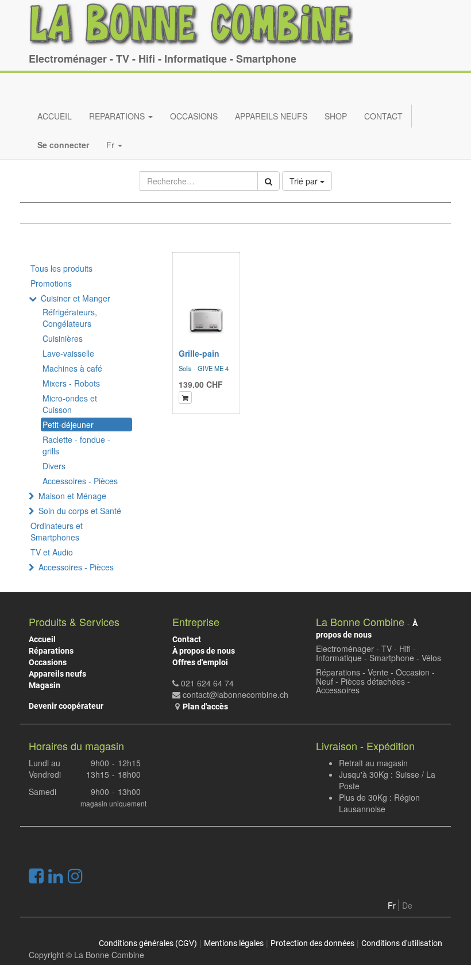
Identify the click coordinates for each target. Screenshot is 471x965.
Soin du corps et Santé (79, 510)
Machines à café (72, 368)
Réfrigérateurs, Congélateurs (70, 317)
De (407, 905)
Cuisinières (63, 338)
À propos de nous (203, 650)
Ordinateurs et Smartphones (56, 531)
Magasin (44, 685)
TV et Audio (51, 552)
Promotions (51, 283)
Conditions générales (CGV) (148, 943)
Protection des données (312, 943)
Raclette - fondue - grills (76, 445)
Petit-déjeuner (68, 424)
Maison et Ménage (72, 495)
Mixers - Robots (71, 383)
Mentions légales (234, 943)
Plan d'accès (205, 706)
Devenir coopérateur (66, 706)
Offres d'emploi (200, 662)
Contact (186, 639)
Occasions (48, 662)
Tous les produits (61, 268)
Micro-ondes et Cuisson (70, 403)
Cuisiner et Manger (75, 298)
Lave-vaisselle (68, 353)
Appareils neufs (57, 673)
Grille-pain (199, 353)
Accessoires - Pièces (80, 481)
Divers (54, 466)
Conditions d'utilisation (401, 943)
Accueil (42, 639)
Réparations (51, 650)
